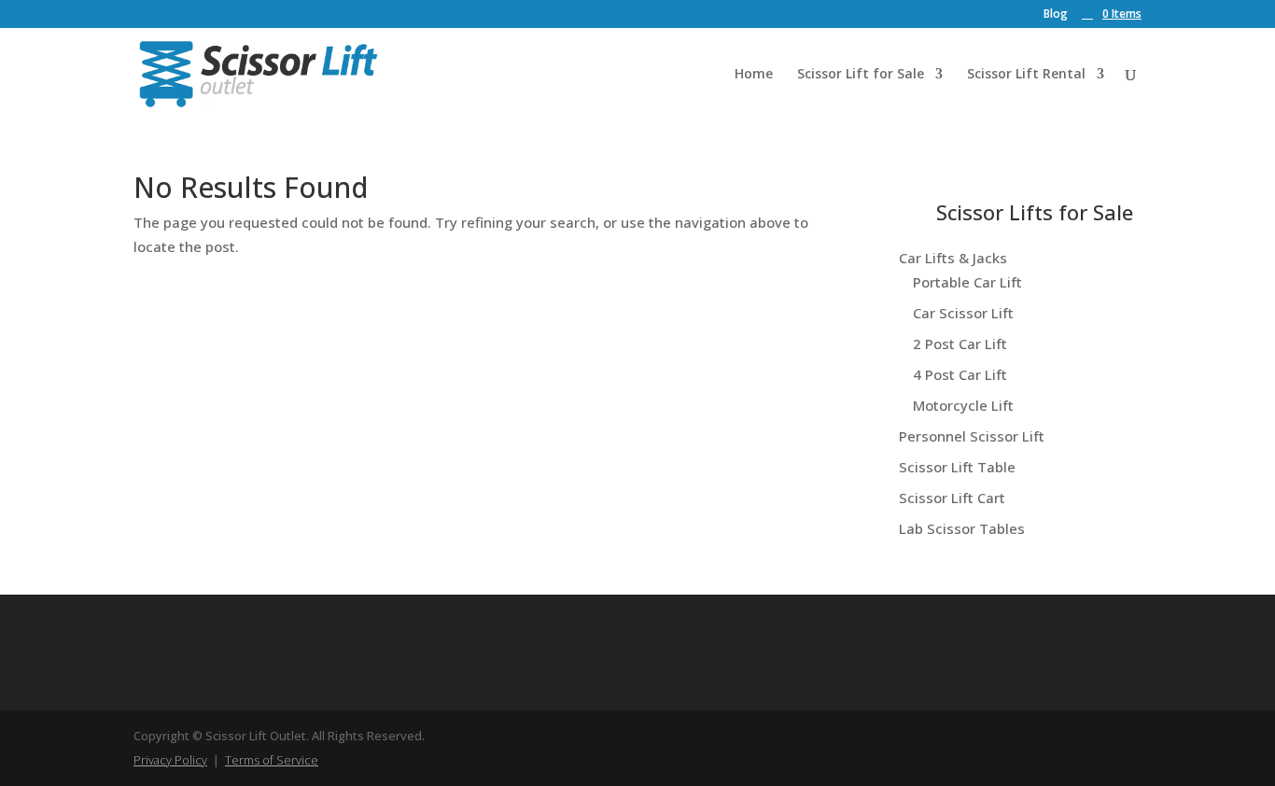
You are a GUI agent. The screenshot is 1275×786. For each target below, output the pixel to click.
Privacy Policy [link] (170, 759)
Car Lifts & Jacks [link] (953, 257)
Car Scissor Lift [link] (963, 312)
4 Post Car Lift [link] (960, 374)
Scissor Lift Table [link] (957, 466)
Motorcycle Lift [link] (963, 405)
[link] (1112, 13)
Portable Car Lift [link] (967, 282)
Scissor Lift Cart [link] (952, 497)
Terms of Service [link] (271, 759)
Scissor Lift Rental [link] (1026, 74)
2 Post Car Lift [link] (960, 343)
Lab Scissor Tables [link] (962, 528)
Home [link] (754, 74)
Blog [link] (1056, 14)
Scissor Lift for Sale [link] (860, 74)
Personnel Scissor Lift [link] (971, 436)
